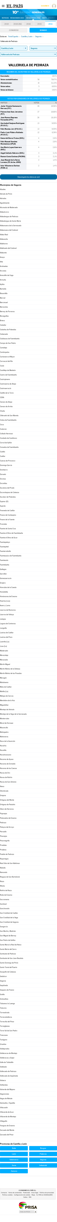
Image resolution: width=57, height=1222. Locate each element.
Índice (25, 1197)
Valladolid (43, 1165)
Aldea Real (4, 235)
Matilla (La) (4, 691)
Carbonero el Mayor (7, 357)
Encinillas (3, 483)
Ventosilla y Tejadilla (7, 1103)
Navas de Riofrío (6, 777)
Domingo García (6, 465)
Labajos (3, 619)
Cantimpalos (4, 352)
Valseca (3, 1080)
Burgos (43, 1148)
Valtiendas (4, 1085)
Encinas (3, 479)
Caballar (3, 325)
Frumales (3, 524)
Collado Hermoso (6, 434)
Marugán (3, 678)
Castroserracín (5, 388)
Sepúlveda (4, 985)
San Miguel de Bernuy (8, 936)
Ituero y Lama (5, 605)
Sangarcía (4, 927)
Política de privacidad (47, 1193)
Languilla (3, 628)
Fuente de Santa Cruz (8, 529)
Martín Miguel (5, 664)
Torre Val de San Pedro (8, 1031)
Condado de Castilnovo (8, 438)
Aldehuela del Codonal (8, 248)
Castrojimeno (5, 379)
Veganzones (4, 1094)
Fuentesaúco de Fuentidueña (10, 556)
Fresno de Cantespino (8, 515)
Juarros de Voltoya (7, 615)
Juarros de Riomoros (8, 610)
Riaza (2, 881)
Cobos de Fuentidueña (8, 420)
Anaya (2, 257)
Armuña (3, 280)
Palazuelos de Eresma (8, 818)
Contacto (4, 1193)
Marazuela (4, 660)
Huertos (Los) (5, 601)
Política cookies (7, 1195)
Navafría (3, 746)
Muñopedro (4, 732)
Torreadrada (4, 1013)
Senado (43, 30)
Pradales (3, 845)
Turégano (3, 1040)
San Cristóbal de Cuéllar (9, 913)
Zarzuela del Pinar (7, 1135)
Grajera (3, 583)
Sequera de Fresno (7, 990)
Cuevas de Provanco (7, 461)
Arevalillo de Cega (6, 275)
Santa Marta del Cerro (8, 949)
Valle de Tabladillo (6, 1062)
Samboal (3, 904)
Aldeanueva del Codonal (9, 230)
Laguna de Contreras (8, 624)
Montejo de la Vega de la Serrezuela (13, 714)
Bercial (2, 298)
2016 (28, 24)
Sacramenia (4, 899)
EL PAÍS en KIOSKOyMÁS (44, 1195)
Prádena (3, 850)
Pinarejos (3, 836)
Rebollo (3, 868)
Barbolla (3, 289)
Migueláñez (4, 705)
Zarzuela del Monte (7, 1130)
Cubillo (2, 452)
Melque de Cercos (6, 696)
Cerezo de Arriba (6, 406)
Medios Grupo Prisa (27, 1211)
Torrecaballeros (6, 1017)
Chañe (2, 411)
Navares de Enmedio (7, 764)
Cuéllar (2, 456)
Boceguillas (4, 316)
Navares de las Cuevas (8, 768)
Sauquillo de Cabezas (8, 972)
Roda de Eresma (6, 895)
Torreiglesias (5, 1026)
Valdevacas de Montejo (8, 1053)
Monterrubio (4, 719)
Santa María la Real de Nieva (10, 945)
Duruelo (3, 474)
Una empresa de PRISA (27, 1205)
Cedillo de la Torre (7, 393)
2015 (39, 24)
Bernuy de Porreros (7, 311)
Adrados (3, 198)
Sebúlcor (3, 976)
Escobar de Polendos (8, 497)
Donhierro (4, 470)
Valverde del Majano (7, 1089)
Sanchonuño (4, 909)
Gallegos (3, 569)
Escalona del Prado (7, 488)
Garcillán (3, 574)
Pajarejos (3, 814)
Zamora (14, 1171)
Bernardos (4, 307)
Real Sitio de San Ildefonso (10, 863)
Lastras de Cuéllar (7, 633)
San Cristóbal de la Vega (9, 918)
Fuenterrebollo (5, 551)
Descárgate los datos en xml (28, 177)
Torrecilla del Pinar (7, 1022)
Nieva (2, 786)
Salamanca (14, 1160)
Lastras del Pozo (6, 637)
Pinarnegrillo (5, 841)
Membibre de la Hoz (7, 700)
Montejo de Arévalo (7, 710)
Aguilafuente (4, 203)
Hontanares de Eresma (8, 596)
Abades (3, 189)
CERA (2, 397)
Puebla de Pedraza (7, 854)
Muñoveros (4, 737)
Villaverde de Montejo (8, 1117)
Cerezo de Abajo (6, 402)
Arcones (3, 271)
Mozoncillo (4, 728)
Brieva (2, 321)
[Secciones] (3, 6)
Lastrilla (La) (4, 642)
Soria (14, 1165)
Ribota (2, 886)
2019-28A (18, 24)
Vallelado (3, 1067)
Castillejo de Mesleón (8, 370)
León (14, 1154)
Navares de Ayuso (6, 759)
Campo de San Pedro (8, 343)
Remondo (3, 872)
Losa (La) (3, 646)
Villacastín (4, 1108)
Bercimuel (4, 302)
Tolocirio (3, 1008)
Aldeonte (3, 253)
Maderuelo (4, 651)
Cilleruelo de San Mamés (9, 416)
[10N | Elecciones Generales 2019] (28, 12)
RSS (30, 1197)
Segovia (3, 981)
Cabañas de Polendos (8, 330)
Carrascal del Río (6, 361)
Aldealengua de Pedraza (9, 217)
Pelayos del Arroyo (7, 827)
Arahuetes (4, 266)
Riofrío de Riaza (6, 890)
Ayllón (2, 284)
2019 (6, 24)
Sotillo (2, 994)
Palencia (43, 1154)
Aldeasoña (4, 239)
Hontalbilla (4, 592)
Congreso (14, 30)
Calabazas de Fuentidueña (9, 339)
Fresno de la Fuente (7, 520)
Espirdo (3, 506)
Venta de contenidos (15, 1193)
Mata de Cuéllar (6, 687)
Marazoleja (4, 655)
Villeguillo (3, 1121)
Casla (2, 366)
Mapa (44, 18)
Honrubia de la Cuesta (8, 587)
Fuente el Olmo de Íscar (8, 538)
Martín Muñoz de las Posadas (11, 673)
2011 (50, 24)
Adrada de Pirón (6, 194)
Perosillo (3, 832)
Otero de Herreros (7, 809)
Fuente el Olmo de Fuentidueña (11, 533)
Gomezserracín (5, 578)
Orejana (3, 795)
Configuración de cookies (22, 1195)
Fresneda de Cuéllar (7, 510)
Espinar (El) (4, 501)
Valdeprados (4, 1049)
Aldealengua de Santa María (10, 221)
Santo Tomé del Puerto (8, 967)
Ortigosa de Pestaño (7, 804)
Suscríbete (45, 6)
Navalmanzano (5, 755)
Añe (1, 262)
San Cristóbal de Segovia (9, 922)
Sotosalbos (4, 999)
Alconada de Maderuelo (9, 207)
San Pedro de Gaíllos (7, 940)
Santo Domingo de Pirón (9, 963)
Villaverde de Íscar (7, 1112)
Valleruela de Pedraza (8, 1071)
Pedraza (3, 823)
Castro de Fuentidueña (8, 375)
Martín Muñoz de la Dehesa (10, 669)
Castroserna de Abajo (8, 384)
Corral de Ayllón (6, 443)
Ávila (14, 1148)
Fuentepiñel (4, 547)
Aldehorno (4, 244)
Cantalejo (3, 348)
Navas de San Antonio (8, 782)
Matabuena (4, 682)
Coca (2, 425)
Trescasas (4, 1035)
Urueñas (3, 1044)
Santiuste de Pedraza (8, 954)
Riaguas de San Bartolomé (10, 877)
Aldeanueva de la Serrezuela (10, 226)
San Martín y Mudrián (8, 931)
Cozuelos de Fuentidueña (9, 447)
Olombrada (4, 791)
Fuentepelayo (5, 542)
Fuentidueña (4, 565)
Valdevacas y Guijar (7, 1058)
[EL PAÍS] (15, 6)
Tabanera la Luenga (7, 1003)
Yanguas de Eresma (7, 1126)
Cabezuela (4, 334)
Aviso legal (34, 1193)
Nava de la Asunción (7, 741)
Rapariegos (4, 859)
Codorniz (3, 429)
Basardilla (3, 293)
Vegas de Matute (6, 1098)
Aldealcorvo (4, 212)
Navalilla (3, 750)
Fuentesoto (4, 560)
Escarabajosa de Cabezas (9, 492)
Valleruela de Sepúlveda (9, 1076)
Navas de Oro (5, 773)
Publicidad (26, 1193)
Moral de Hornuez (6, 723)
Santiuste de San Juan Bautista (11, 958)
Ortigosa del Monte (7, 800)
